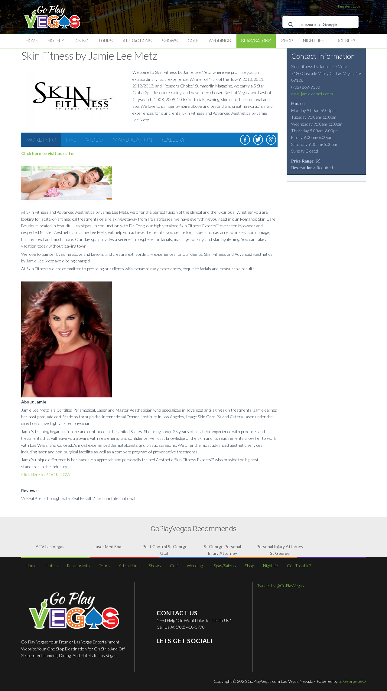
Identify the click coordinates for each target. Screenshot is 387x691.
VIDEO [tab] (94, 139)
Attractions (137, 41)
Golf (193, 41)
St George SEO (352, 681)
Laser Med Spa (107, 546)
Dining (81, 41)
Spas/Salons (256, 41)
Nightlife (313, 41)
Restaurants (78, 565)
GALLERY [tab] (173, 139)
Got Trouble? (299, 565)
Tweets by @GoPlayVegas (280, 585)
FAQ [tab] (71, 139)
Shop (287, 41)
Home (32, 41)
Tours (105, 41)
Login (357, 6)
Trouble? (344, 41)
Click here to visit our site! (48, 153)
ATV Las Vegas (50, 546)
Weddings (220, 41)
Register (344, 6)
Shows (170, 41)
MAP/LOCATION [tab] (132, 139)
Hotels (56, 41)
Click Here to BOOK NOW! (46, 474)
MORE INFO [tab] (41, 139)
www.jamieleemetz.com (312, 93)
